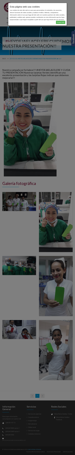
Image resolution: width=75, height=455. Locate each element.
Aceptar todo (60, 22)
